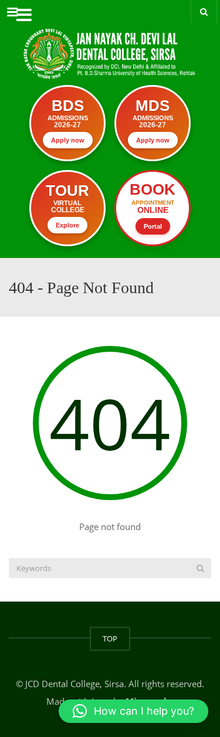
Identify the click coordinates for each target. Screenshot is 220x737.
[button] (133, 711)
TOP (110, 638)
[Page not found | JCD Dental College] (110, 43)
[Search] (200, 568)
